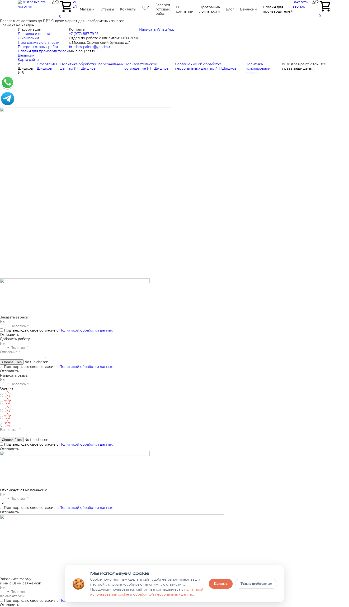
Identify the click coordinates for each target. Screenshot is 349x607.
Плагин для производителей (278, 9)
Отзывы (107, 9)
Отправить (9, 334)
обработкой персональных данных (163, 594)
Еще (146, 7)
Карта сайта (28, 60)
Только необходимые (256, 583)
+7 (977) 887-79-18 (84, 34)
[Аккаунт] (53, 3)
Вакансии (248, 9)
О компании (184, 9)
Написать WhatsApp (156, 29)
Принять (220, 583)
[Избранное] (57, 3)
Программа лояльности (209, 9)
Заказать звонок (300, 4)
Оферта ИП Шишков (47, 66)
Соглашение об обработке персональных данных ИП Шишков (205, 66)
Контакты (128, 9)
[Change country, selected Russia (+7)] (5, 326)
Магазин (87, 9)
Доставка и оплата (34, 34)
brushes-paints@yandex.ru (91, 47)
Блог (230, 9)
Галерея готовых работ (163, 9)
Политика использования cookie (258, 68)
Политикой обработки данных (86, 330)
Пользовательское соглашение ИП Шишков (146, 66)
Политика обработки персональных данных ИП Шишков (91, 66)
